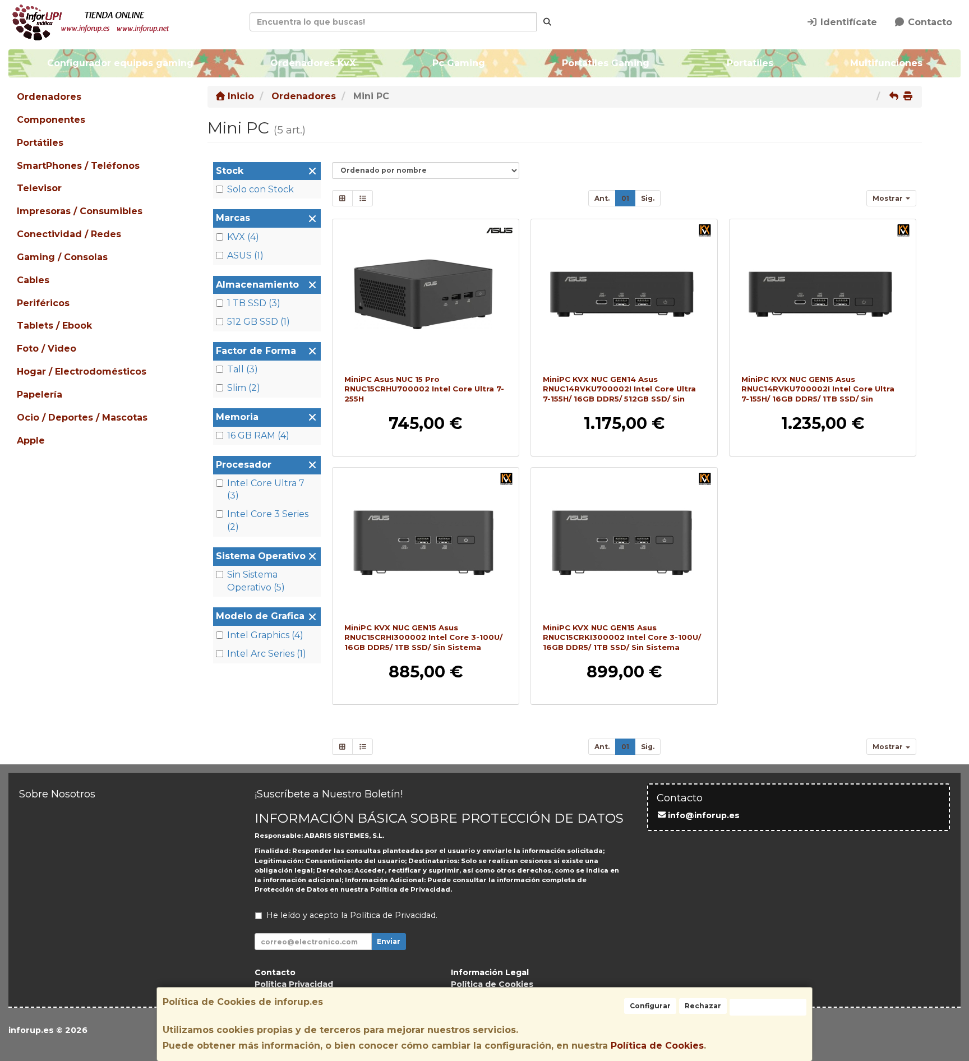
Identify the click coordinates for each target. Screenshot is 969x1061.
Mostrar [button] (889, 198)
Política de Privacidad (410, 889)
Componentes (51, 119)
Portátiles (40, 142)
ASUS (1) (245, 255)
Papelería (39, 394)
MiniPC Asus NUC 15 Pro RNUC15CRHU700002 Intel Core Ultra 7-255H (424, 389)
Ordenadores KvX (313, 63)
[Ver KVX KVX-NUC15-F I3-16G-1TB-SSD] (426, 543)
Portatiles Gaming (605, 63)
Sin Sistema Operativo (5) (256, 581)
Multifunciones (886, 63)
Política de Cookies (657, 1045)
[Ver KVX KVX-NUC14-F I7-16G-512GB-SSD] (624, 294)
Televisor (39, 188)
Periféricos (43, 303)
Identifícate (847, 22)
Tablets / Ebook (54, 325)
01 (625, 198)
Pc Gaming (458, 63)
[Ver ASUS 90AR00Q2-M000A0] (426, 294)
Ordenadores (49, 96)
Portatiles (749, 63)
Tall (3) (242, 369)
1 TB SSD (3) (253, 303)
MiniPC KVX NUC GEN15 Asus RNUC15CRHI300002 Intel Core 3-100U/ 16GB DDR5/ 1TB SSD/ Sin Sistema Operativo (423, 642)
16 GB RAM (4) (258, 435)
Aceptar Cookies (768, 1007)
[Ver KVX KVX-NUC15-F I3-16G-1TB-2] (624, 543)
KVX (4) (243, 237)
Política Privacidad (294, 984)
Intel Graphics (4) (265, 635)
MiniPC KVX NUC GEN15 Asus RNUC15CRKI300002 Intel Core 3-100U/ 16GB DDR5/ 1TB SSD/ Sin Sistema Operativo (622, 642)
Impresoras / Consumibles (79, 211)
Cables (33, 280)
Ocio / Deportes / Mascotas (82, 417)
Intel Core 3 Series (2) (267, 520)
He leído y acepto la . (351, 915)
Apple (31, 440)
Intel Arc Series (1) (266, 653)
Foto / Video (46, 348)
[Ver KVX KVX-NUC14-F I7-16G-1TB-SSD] (823, 294)
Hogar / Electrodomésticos (81, 371)
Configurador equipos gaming (120, 63)
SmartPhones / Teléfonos (78, 165)
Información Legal (490, 972)
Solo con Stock (260, 189)
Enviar (388, 941)
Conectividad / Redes (69, 234)
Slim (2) (243, 387)
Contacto (928, 22)
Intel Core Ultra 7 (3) (265, 489)
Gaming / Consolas (62, 257)
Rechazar (703, 1006)
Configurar (650, 1006)
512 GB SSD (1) (258, 321)
